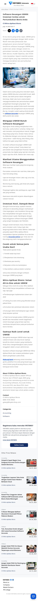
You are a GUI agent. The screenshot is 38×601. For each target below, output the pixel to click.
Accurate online (14, 237)
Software (6, 416)
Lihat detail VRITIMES (10, 440)
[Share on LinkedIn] (17, 30)
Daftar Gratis (19, 445)
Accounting (7, 413)
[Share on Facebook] (13, 30)
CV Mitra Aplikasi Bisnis (12, 23)
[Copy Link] (21, 30)
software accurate (11, 113)
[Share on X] (9, 30)
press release (4, 9)
